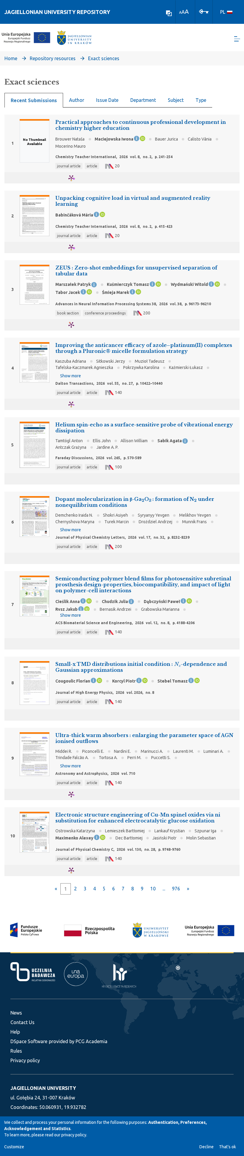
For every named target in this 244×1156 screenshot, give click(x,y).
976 (176, 888)
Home (10, 58)
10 (153, 888)
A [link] (180, 12)
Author (76, 100)
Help (15, 1032)
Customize (14, 1146)
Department (143, 100)
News (16, 1012)
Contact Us (22, 1022)
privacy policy (73, 1134)
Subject (176, 100)
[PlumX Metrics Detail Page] (75, 178)
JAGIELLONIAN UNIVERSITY (43, 1088)
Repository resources (53, 58)
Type (200, 100)
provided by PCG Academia (78, 1041)
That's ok (227, 1146)
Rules (16, 1051)
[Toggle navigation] (237, 39)
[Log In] (204, 11)
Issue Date (107, 100)
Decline (206, 1146)
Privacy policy (25, 1060)
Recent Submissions (34, 100)
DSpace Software (28, 1041)
